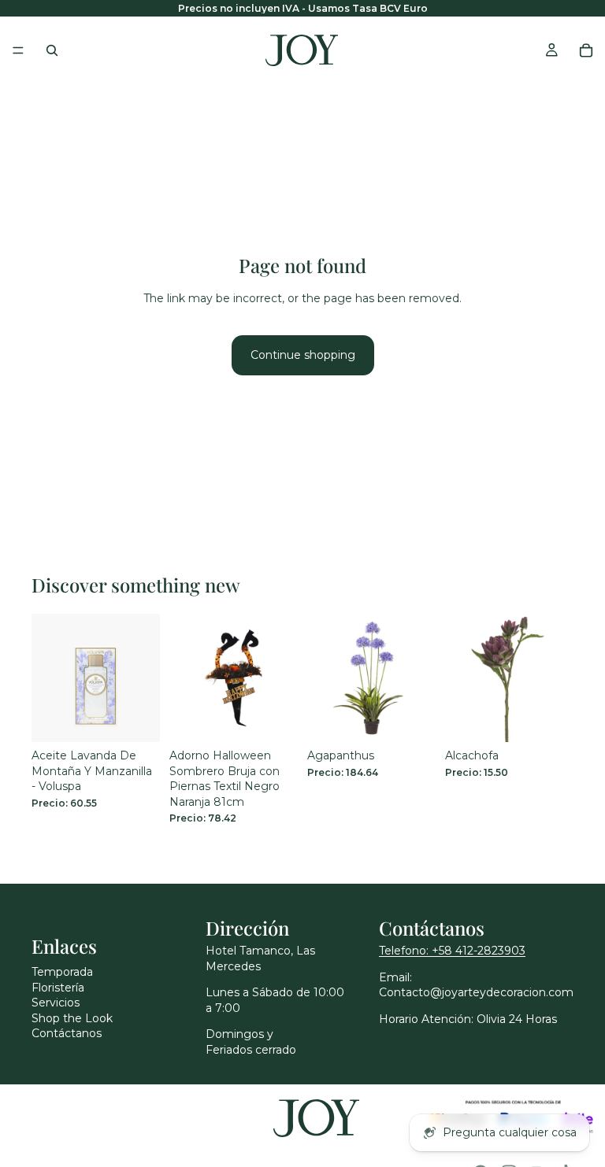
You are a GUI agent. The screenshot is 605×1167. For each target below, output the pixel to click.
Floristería (58, 988)
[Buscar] (52, 50)
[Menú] (18, 50)
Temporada (62, 972)
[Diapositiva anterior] (186, 677)
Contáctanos (67, 1033)
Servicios (56, 1002)
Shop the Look (72, 1018)
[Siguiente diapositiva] (280, 677)
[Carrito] (586, 50)
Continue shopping (303, 355)
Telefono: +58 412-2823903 (452, 951)
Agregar (149, 717)
